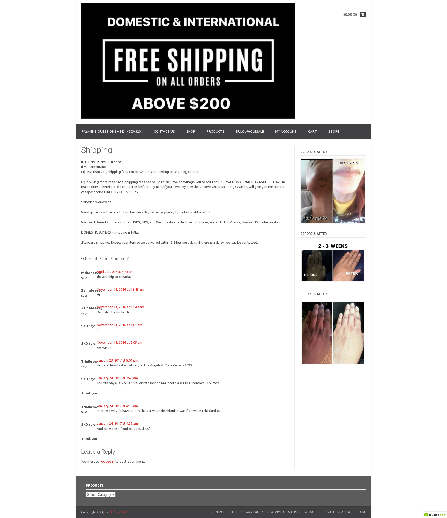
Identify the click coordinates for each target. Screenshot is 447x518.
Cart (312, 131)
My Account (286, 131)
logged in (107, 461)
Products (216, 131)
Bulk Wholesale (250, 131)
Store (361, 511)
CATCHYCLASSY (119, 512)
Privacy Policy (252, 511)
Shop (190, 131)
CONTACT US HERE (224, 511)
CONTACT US (164, 131)
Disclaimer (275, 511)
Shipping (294, 511)
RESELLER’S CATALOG (338, 511)
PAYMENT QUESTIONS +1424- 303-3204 (112, 131)
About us (312, 511)
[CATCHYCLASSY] (188, 118)
